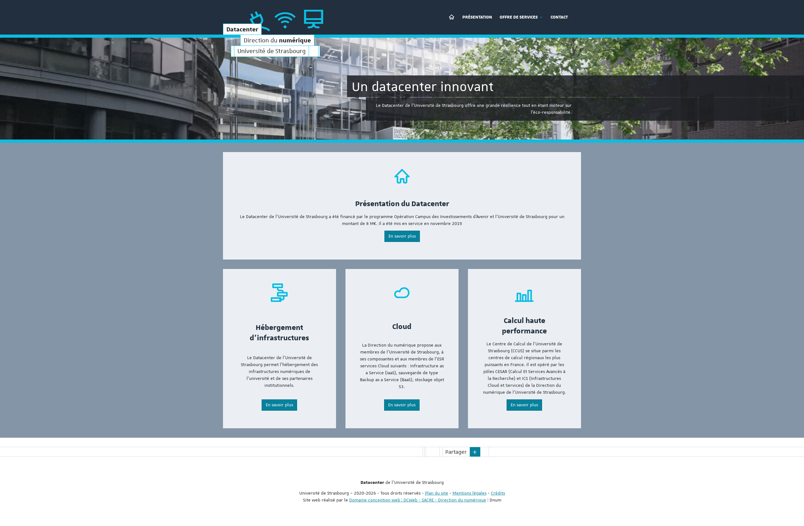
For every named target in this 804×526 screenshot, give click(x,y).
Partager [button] (456, 451)
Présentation (477, 17)
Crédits (498, 493)
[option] (402, 89)
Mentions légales (469, 493)
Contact (559, 17)
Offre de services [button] (519, 17)
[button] (475, 452)
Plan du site (436, 493)
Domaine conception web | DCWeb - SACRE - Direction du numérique (417, 500)
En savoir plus (402, 236)
